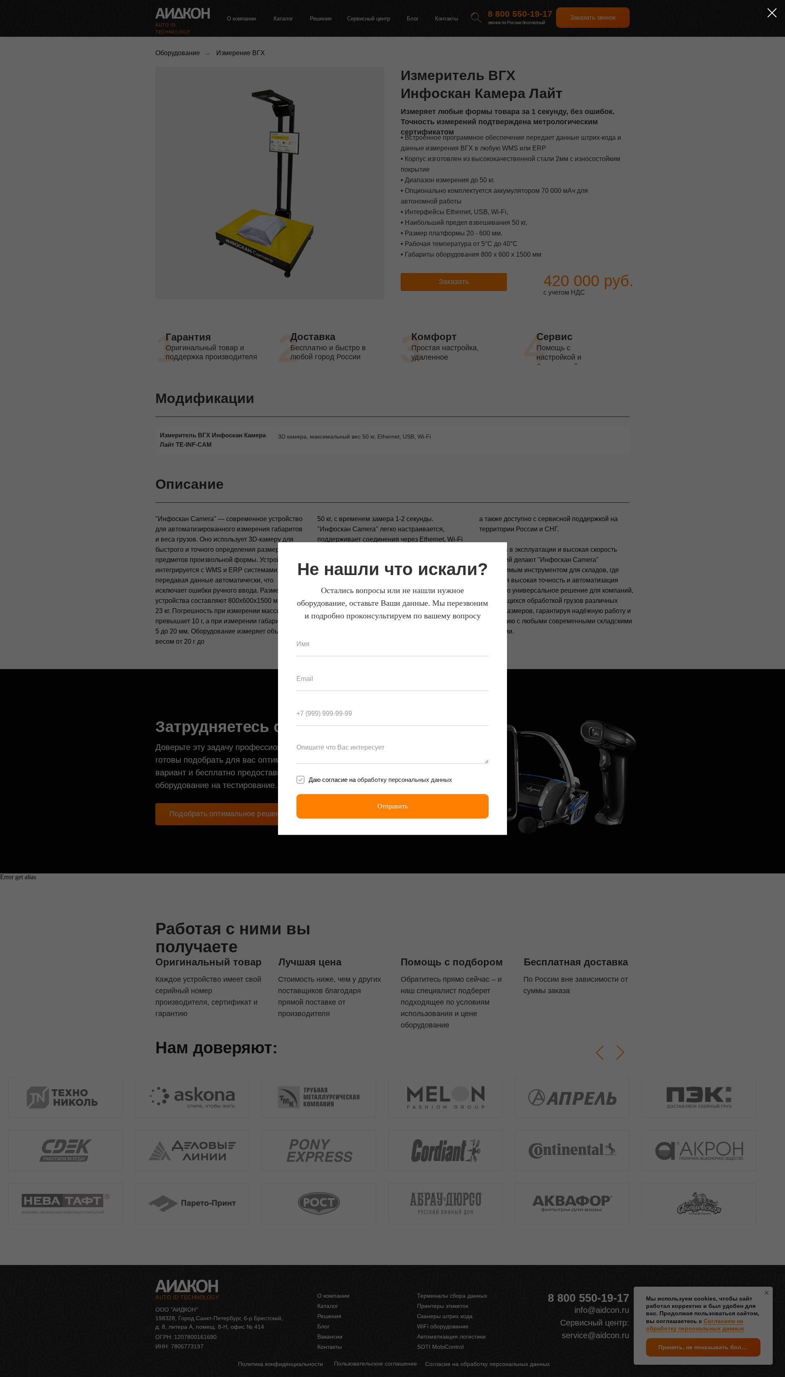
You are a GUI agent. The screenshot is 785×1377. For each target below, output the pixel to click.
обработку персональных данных (404, 779)
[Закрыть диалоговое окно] (772, 13)
